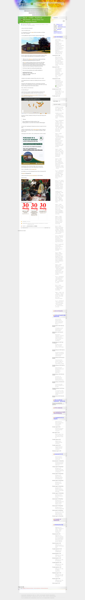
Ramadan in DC (59, 454)
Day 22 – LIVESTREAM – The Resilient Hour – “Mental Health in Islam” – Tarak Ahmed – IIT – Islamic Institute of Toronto (59, 279)
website (32, 32)
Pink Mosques (58, 408)
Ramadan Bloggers (52, 596)
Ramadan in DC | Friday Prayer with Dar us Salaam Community (59, 513)
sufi (33, 224)
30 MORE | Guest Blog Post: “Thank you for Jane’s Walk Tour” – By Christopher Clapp (59, 109)
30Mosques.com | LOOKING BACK (58, 551)
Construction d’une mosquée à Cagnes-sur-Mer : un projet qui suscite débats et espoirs (59, 361)
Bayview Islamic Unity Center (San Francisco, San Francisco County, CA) (59, 436)
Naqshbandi (36, 223)
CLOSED (32, 223)
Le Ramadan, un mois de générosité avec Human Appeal (59, 329)
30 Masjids (25, 4)
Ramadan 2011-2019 (35, 596)
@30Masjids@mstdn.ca (58, 31)
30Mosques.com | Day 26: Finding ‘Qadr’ (59, 581)
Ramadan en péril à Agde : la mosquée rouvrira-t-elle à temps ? (59, 346)
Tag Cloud (40, 596)
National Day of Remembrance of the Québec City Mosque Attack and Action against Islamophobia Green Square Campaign (59, 84)
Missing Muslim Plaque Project (26, 596)
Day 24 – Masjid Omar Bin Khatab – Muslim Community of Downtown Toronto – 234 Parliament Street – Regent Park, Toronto (59, 238)
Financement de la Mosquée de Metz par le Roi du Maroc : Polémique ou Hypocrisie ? (59, 370)
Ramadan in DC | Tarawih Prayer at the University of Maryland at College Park (59, 470)
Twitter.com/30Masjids (37, 588)
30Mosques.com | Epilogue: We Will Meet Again (59, 546)
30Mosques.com (59, 524)
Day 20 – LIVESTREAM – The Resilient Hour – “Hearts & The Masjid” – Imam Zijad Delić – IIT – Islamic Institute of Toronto (59, 303)
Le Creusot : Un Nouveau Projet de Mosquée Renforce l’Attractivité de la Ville (59, 378)
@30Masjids (60, 25)
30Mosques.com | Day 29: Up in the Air (59, 565)
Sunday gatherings (36, 129)
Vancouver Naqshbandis (33, 175)
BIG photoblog (59, 37)
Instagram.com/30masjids (44, 588)
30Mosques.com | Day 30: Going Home (59, 560)
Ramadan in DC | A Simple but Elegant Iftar (59, 508)
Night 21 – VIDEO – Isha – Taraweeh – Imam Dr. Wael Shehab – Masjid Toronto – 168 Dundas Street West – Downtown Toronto (59, 295)
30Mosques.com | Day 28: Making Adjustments (59, 570)
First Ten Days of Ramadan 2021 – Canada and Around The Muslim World (59, 92)
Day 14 (24, 173)
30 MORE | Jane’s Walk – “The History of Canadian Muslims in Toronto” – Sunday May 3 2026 (59, 116)
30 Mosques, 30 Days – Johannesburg (60, 413)
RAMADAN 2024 (29, 224)
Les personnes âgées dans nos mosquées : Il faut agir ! (59, 385)
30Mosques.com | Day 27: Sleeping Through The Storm (59, 575)
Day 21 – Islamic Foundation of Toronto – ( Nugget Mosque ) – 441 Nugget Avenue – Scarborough (59, 287)
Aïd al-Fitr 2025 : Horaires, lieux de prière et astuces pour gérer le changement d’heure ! (59, 321)
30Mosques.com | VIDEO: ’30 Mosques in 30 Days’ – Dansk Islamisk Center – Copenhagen (59, 530)
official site (31, 59)
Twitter (44, 596)
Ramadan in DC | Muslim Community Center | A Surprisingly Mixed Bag (59, 489)
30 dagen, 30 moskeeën (57, 520)
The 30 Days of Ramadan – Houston (59, 400)
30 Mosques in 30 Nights (59, 418)
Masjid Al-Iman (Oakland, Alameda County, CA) (58, 442)
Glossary (47, 596)
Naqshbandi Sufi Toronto (43, 223)
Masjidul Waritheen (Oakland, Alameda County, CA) (58, 448)
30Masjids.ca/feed (59, 24)
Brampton (29, 223)
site (25, 62)
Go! (64, 21)
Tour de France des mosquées (59, 316)
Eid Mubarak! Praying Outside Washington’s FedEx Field (59, 463)
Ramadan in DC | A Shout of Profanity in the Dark (59, 496)
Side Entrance (59, 311)
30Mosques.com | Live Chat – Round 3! (59, 556)
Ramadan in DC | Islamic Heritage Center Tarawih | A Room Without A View (59, 502)
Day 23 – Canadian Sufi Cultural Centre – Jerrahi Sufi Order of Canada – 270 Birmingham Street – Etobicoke (59, 247)
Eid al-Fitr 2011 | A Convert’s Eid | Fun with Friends (58, 458)
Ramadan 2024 (33, 169)
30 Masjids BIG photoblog (29, 588)
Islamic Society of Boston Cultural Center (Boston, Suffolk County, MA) (59, 423)
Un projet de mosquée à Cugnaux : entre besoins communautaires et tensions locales (59, 354)
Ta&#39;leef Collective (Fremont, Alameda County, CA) (59, 429)
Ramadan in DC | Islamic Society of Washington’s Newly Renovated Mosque (59, 477)
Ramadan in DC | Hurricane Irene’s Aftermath (58, 483)
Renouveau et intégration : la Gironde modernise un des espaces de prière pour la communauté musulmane (59, 337)
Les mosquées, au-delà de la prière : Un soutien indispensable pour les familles (59, 392)
